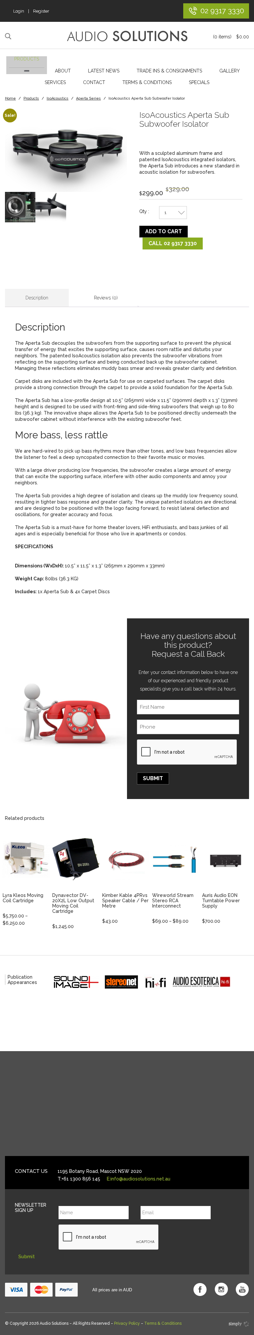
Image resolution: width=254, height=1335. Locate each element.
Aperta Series (88, 98)
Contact (94, 82)
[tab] (37, 298)
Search (9, 36)
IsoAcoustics (57, 98)
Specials (199, 82)
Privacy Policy (127, 1323)
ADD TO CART (163, 231)
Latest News (103, 70)
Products (26, 59)
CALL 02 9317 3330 (172, 243)
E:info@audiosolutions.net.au (138, 1178)
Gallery (229, 70)
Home (10, 98)
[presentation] (187, 752)
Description (36, 297)
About (63, 70)
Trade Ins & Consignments (169, 70)
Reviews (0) (106, 297)
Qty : (144, 211)
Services (55, 82)
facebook (200, 1289)
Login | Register (31, 11)
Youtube (242, 1289)
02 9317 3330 (222, 10)
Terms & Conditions (147, 82)
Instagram (221, 1289)
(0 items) (231, 36)
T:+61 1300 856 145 (79, 1178)
